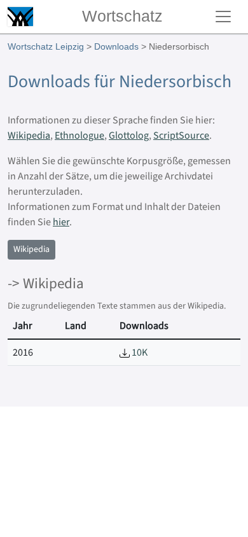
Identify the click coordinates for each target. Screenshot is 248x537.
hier (61, 222)
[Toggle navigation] (223, 16)
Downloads (116, 46)
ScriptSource (181, 136)
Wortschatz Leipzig (46, 46)
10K (139, 352)
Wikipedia (29, 136)
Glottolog (129, 136)
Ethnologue (79, 136)
